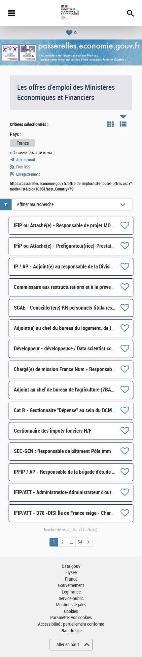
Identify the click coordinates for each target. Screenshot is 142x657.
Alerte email (25, 160)
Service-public (71, 598)
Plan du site (71, 631)
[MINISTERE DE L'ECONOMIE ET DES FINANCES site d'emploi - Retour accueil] (71, 13)
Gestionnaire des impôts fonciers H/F (52, 431)
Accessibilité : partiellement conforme (71, 624)
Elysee (71, 572)
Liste (123, 124)
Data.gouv (71, 566)
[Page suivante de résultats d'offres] (88, 542)
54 (80, 542)
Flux (23, 167)
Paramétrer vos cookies (71, 617)
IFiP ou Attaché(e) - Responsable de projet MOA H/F (68, 225)
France (71, 579)
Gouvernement (71, 585)
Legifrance (71, 592)
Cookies (71, 611)
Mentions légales (71, 605)
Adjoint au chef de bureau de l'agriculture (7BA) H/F (68, 390)
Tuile (110, 124)
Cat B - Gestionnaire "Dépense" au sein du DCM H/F (67, 410)
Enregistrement (28, 174)
